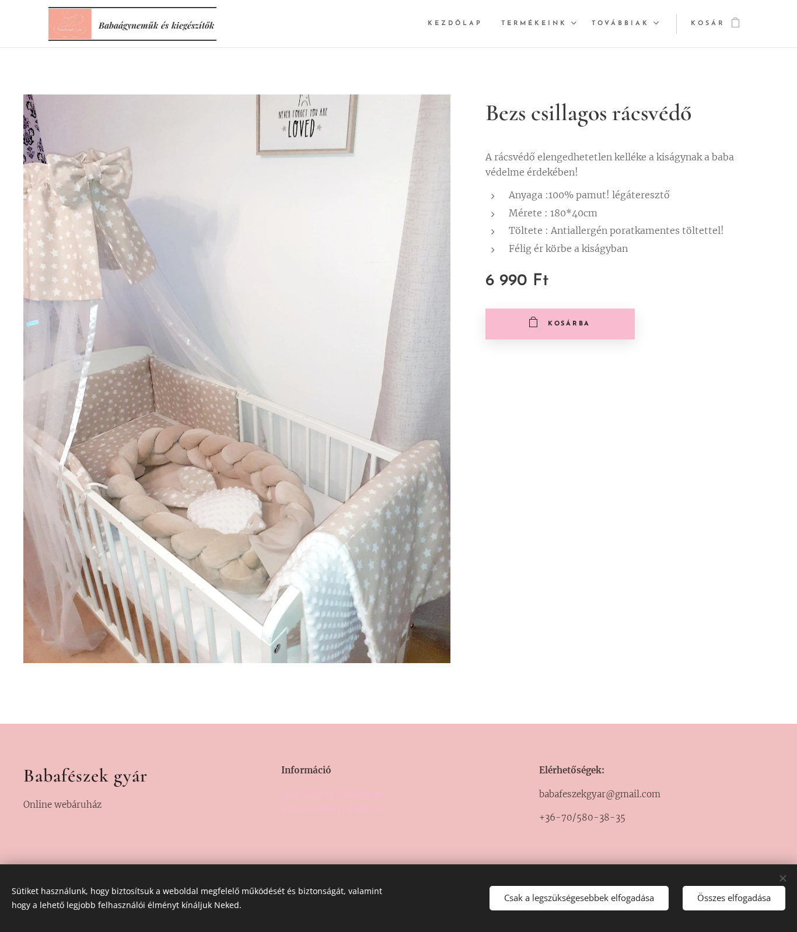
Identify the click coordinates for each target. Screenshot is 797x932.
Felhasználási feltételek (331, 808)
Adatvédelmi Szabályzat (332, 794)
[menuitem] (458, 23)
